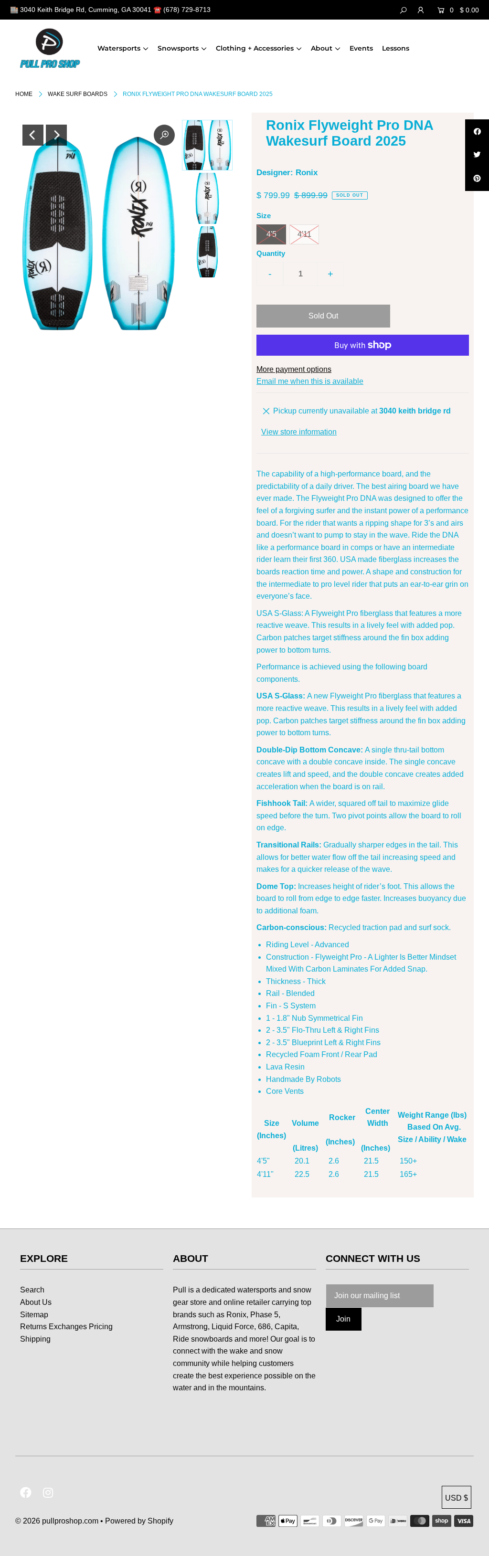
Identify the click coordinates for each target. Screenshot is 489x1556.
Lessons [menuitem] (395, 48)
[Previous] (32, 135)
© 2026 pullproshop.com (56, 1521)
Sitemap (34, 1315)
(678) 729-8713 (187, 9)
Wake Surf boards (77, 94)
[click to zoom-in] (164, 135)
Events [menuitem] (361, 48)
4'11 (304, 234)
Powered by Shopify (139, 1521)
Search (32, 1290)
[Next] (56, 135)
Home (23, 94)
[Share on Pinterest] (477, 179)
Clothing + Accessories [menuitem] (255, 48)
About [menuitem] (321, 48)
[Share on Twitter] (477, 155)
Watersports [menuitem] (118, 48)
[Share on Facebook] (477, 131)
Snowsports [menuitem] (178, 48)
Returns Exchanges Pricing (66, 1327)
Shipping (35, 1339)
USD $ (456, 1498)
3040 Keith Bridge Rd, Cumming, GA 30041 (85, 9)
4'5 (271, 234)
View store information (299, 432)
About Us (36, 1302)
